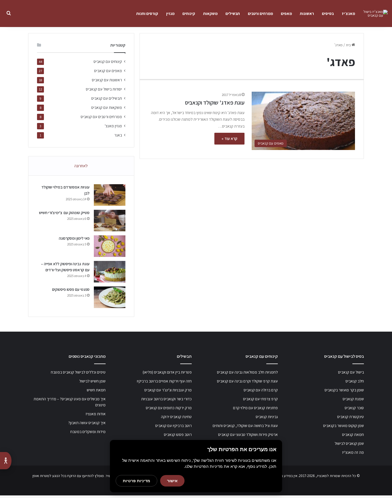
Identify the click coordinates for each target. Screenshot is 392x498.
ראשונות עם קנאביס (107, 79)
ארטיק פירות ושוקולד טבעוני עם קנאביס (248, 434)
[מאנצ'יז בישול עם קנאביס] (373, 13)
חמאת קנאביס (353, 434)
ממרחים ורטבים (260, 13)
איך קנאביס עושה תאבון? (87, 422)
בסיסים (328, 13)
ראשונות (307, 13)
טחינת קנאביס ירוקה (176, 416)
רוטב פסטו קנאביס (178, 434)
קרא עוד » (229, 138)
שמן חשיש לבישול (92, 381)
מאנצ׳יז (348, 13)
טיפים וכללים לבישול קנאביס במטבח (78, 372)
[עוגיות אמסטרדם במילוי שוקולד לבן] (109, 195)
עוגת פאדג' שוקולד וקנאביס (214, 102)
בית (349, 45)
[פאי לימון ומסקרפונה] (109, 246)
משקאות (210, 13)
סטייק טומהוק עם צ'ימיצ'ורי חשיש (64, 212)
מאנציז (322, 475)
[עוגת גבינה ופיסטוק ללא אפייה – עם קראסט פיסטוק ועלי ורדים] (109, 271)
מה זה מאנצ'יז (353, 452)
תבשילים (233, 13)
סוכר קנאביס (354, 407)
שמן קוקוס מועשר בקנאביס (343, 425)
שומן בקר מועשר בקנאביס (344, 390)
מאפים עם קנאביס (108, 70)
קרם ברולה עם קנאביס (261, 390)
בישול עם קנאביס (351, 372)
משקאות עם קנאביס (106, 107)
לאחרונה (81, 165)
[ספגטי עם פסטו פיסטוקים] (109, 297)
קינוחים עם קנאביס (108, 61)
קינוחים (189, 13)
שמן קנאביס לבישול (349, 443)
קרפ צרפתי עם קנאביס (260, 398)
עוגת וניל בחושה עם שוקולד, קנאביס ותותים (245, 425)
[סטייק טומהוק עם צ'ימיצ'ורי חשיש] (109, 220)
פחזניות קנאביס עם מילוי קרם (255, 407)
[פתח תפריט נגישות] (5, 460)
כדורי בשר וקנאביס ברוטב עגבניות (166, 398)
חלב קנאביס (355, 381)
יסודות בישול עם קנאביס (104, 89)
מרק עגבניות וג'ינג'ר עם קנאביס (168, 390)
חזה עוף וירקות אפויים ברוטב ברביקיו (164, 381)
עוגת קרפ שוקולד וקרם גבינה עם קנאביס (247, 381)
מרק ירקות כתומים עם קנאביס (169, 407)
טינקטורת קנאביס (350, 416)
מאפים (286, 13)
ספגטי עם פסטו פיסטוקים (71, 289)
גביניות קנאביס (267, 416)
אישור (172, 480)
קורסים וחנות (147, 13)
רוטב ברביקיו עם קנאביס (173, 425)
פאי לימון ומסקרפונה (74, 238)
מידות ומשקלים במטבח (88, 431)
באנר (118, 135)
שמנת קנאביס (353, 398)
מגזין (170, 13)
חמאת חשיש (96, 390)
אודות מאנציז (96, 413)
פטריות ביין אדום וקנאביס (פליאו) (167, 372)
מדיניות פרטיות (136, 480)
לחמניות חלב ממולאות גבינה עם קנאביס (247, 372)
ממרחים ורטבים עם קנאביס (101, 116)
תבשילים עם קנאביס (106, 98)
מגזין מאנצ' (113, 125)
